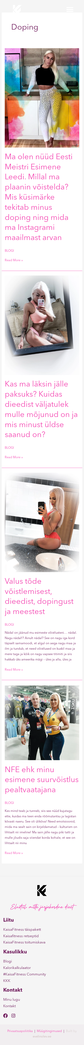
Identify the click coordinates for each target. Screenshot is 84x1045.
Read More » (14, 260)
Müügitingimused (49, 1031)
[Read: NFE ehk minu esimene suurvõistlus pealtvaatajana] (42, 722)
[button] (70, 9)
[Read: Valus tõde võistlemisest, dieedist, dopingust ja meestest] (42, 522)
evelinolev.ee (42, 1036)
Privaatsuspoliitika (20, 1031)
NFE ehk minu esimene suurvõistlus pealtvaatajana (42, 780)
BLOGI (9, 251)
